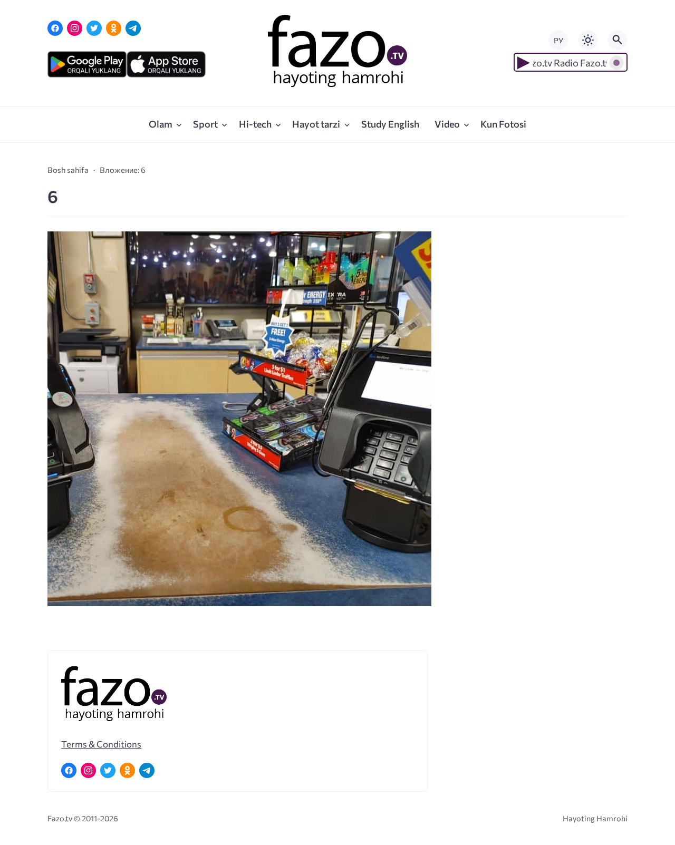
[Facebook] (55, 28)
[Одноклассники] (113, 28)
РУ (558, 40)
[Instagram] (74, 28)
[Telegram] (133, 28)
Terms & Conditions (101, 744)
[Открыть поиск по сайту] (618, 40)
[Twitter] (94, 28)
